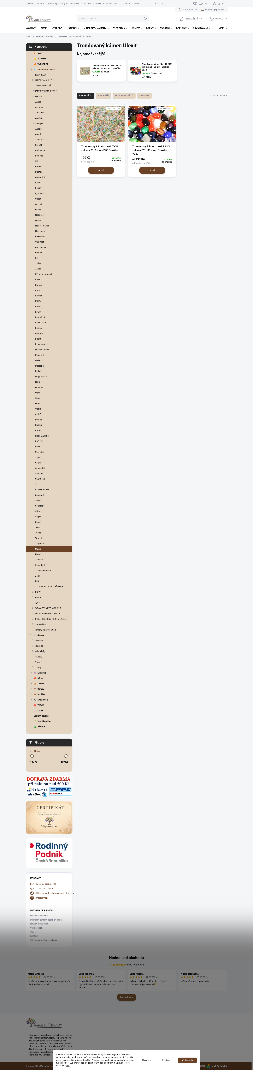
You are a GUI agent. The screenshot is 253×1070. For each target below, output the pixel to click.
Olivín (37, 393)
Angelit (38, 129)
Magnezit (39, 355)
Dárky (40, 678)
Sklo (37, 484)
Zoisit (37, 576)
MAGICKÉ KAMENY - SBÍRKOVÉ (49, 586)
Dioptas (38, 172)
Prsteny (38, 662)
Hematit (39, 220)
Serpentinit (40, 468)
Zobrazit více (126, 997)
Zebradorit (40, 565)
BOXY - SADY (40, 75)
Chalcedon (40, 236)
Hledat (145, 18)
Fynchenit (39, 193)
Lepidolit (39, 333)
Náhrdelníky (40, 651)
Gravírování (42, 700)
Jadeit (38, 263)
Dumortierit (40, 177)
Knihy (40, 710)
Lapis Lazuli (40, 322)
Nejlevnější (85, 95)
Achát (38, 102)
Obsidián (39, 387)
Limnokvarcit (41, 344)
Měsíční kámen (42, 349)
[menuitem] (32, 28)
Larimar (38, 328)
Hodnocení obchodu (126, 958)
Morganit (39, 366)
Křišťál (38, 301)
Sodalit (38, 500)
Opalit (38, 409)
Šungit (38, 522)
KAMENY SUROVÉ (43, 85)
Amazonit (39, 112)
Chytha (38, 253)
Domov (40, 689)
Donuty (38, 667)
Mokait (38, 371)
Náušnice (39, 646)
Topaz (38, 533)
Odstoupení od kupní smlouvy (43, 940)
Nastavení (146, 1060)
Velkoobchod (112, 3)
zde (68, 1065)
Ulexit (38, 549)
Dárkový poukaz (41, 716)
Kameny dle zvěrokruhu (45, 630)
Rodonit (38, 425)
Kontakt (135, 3)
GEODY (38, 597)
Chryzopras (40, 247)
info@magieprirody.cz (46, 884)
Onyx (37, 398)
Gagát (38, 199)
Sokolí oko (40, 506)
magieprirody (42, 898)
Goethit (38, 204)
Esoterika (41, 673)
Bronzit (38, 145)
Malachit (39, 360)
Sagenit (38, 457)
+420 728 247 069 (44, 888)
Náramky (39, 640)
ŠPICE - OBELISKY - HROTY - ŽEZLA (50, 619)
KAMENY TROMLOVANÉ (46, 91)
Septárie (39, 473)
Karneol (38, 285)
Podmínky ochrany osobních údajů (64, 3)
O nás (124, 3)
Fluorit (38, 188)
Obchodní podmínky (35, 3)
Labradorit (40, 317)
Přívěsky (38, 657)
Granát (38, 209)
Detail (101, 170)
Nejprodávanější (124, 95)
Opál (37, 403)
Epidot (38, 183)
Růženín (39, 441)
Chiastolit (39, 242)
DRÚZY (38, 592)
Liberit (38, 339)
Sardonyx (39, 452)
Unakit (38, 554)
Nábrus (38, 96)
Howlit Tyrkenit (42, 226)
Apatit (38, 134)
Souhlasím (189, 1060)
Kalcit (37, 279)
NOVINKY (41, 59)
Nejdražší (103, 95)
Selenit (38, 463)
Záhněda (39, 559)
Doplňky (41, 694)
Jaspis (38, 269)
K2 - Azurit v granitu (44, 274)
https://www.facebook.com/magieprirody (55, 893)
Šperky (40, 635)
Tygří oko (39, 543)
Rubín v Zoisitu (42, 436)
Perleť (38, 414)
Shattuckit (40, 479)
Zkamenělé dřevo (43, 570)
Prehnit (38, 420)
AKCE (40, 53)
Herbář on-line (44, 721)
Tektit (37, 527)
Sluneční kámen (42, 490)
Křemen (38, 296)
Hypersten (40, 231)
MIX (37, 581)
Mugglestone (41, 376)
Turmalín (39, 538)
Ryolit (37, 446)
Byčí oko (39, 156)
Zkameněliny (40, 624)
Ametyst (39, 123)
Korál (37, 290)
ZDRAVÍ (40, 705)
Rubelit (38, 430)
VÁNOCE (41, 727)
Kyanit (38, 312)
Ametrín (38, 118)
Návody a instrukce (92, 3)
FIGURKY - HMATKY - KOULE (47, 613)
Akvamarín (40, 107)
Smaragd (39, 495)
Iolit (37, 258)
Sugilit (38, 516)
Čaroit (38, 166)
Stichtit (38, 511)
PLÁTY (38, 603)
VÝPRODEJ (42, 64)
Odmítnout (166, 1060)
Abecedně (144, 95)
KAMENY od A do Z (43, 80)
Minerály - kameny (46, 69)
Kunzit (38, 306)
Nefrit (37, 382)
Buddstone (40, 150)
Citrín (37, 161)
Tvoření (41, 683)
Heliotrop (39, 215)
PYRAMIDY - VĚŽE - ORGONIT (48, 608)
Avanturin (39, 139)
